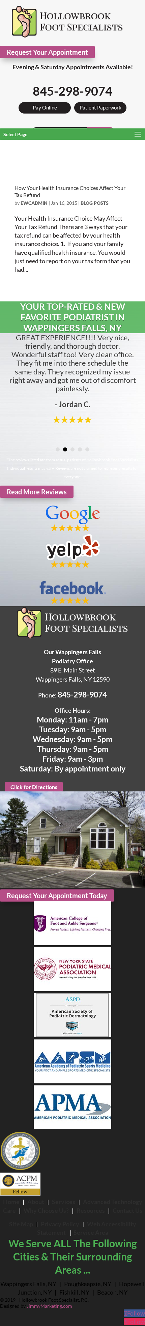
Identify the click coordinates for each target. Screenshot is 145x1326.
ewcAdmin (34, 203)
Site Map (21, 1224)
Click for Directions (33, 787)
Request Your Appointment (47, 52)
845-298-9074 (72, 90)
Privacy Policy (60, 1224)
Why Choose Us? (46, 1210)
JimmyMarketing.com (49, 1306)
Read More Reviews (37, 492)
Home (11, 1201)
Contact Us (127, 1210)
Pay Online (45, 107)
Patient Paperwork (100, 107)
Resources (91, 1210)
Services (63, 1201)
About (35, 1201)
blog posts (95, 203)
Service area (91, 1232)
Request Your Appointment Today (57, 895)
